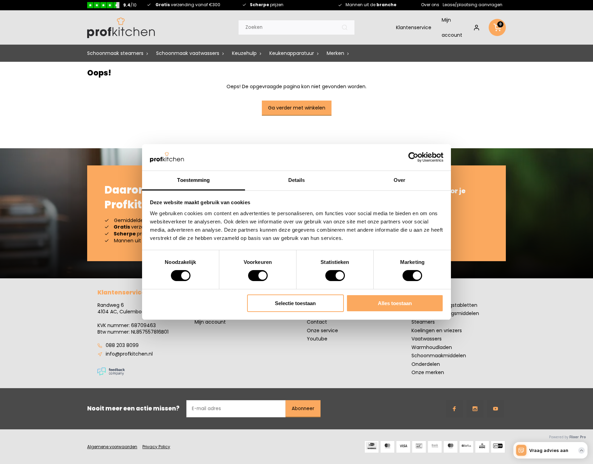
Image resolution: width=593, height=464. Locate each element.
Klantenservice (413, 27)
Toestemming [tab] (193, 180)
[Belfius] (466, 447)
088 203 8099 (122, 345)
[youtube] (495, 408)
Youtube (317, 339)
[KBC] (482, 447)
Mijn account (452, 27)
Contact (317, 322)
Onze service (322, 330)
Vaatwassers (426, 339)
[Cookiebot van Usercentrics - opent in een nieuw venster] (413, 157)
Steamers (423, 322)
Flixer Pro (577, 436)
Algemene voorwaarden (112, 447)
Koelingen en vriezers (436, 330)
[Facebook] (454, 408)
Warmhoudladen (431, 347)
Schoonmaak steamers (115, 53)
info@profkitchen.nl (129, 354)
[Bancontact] (419, 447)
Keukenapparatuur (291, 53)
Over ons (430, 5)
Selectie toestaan (295, 303)
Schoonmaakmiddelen (438, 355)
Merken (335, 53)
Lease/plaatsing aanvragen (472, 5)
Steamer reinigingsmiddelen (445, 313)
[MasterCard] (387, 447)
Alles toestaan (395, 303)
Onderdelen (425, 364)
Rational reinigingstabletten (444, 305)
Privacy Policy (156, 447)
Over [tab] (399, 180)
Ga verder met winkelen (296, 107)
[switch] (258, 275)
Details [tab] (296, 180)
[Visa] (403, 447)
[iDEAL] (371, 447)
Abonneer (303, 408)
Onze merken (427, 372)
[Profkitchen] (121, 28)
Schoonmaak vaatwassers (187, 53)
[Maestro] (450, 447)
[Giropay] (498, 447)
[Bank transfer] (435, 447)
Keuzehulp (244, 53)
